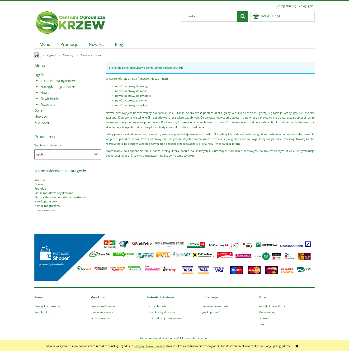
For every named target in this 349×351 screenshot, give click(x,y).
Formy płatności (156, 306)
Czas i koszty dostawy (160, 312)
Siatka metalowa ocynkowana (53, 193)
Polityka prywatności (216, 306)
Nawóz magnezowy (47, 206)
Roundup (40, 189)
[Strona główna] (70, 22)
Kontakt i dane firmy (272, 306)
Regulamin (41, 312)
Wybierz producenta (47, 145)
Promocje (41, 122)
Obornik (39, 184)
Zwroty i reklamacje (47, 306)
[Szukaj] (242, 16)
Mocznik (39, 180)
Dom (38, 110)
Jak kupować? (211, 312)
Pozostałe (47, 104)
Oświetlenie (49, 98)
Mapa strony (267, 312)
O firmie (264, 318)
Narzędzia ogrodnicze (57, 86)
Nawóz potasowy (45, 201)
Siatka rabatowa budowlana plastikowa (60, 197)
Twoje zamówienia (102, 306)
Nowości (41, 116)
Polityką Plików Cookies (149, 346)
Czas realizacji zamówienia (164, 318)
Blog (261, 324)
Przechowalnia (100, 318)
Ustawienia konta (101, 312)
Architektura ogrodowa (58, 80)
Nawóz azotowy (44, 210)
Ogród (39, 74)
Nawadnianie (50, 92)
